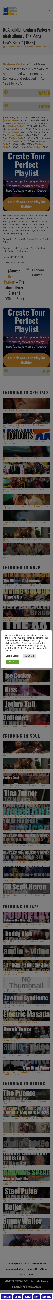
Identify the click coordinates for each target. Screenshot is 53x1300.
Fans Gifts (46, 1296)
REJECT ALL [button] (29, 656)
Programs (6, 1296)
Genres (28, 1296)
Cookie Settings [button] (13, 656)
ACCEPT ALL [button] (12, 662)
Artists (18, 1296)
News (36, 1296)
